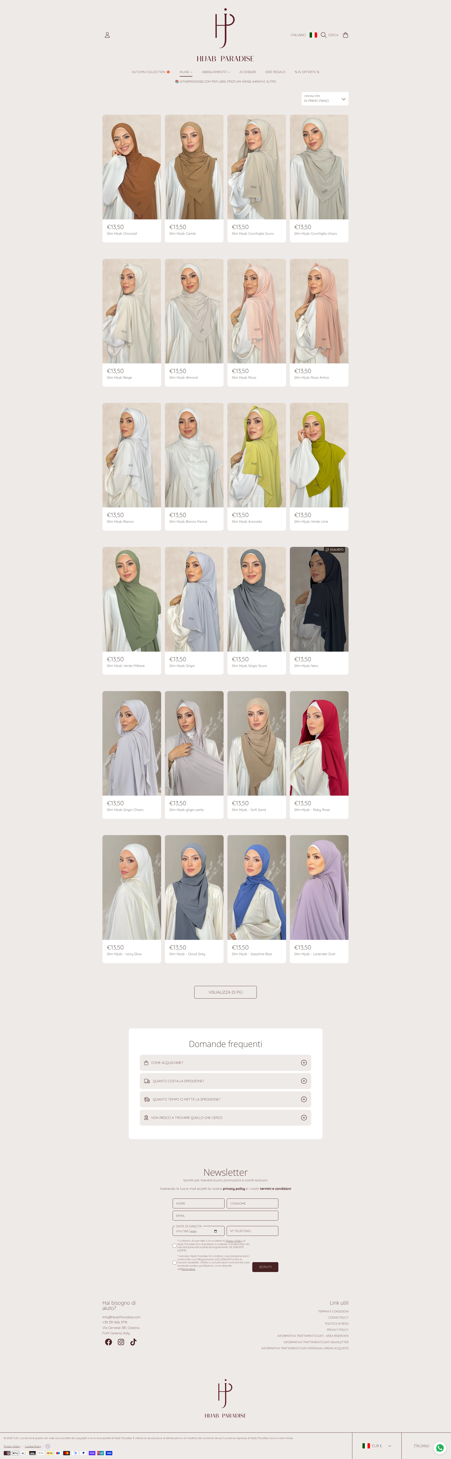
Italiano (298, 35)
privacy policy (234, 1189)
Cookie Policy (338, 1317)
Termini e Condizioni (333, 1311)
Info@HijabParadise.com (121, 1317)
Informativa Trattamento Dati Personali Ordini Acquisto (305, 1348)
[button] (331, 35)
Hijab (185, 72)
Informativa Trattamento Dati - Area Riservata (313, 1336)
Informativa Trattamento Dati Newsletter (316, 1342)
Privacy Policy (338, 1329)
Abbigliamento (214, 72)
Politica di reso (337, 1323)
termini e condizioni (275, 1189)
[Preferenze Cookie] (48, 1446)
